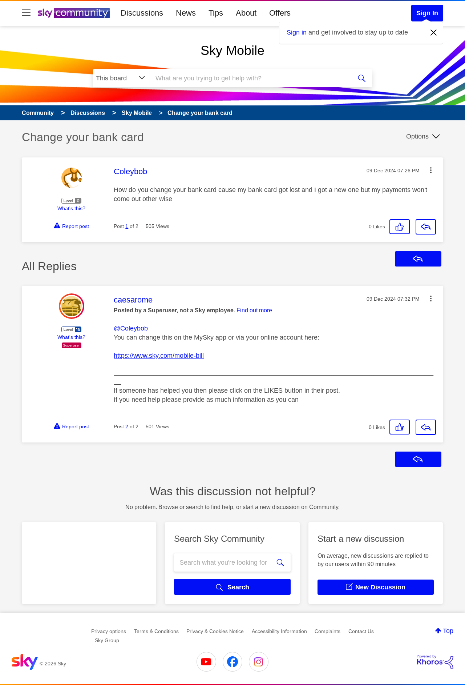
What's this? (71, 208)
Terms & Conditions (156, 631)
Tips (216, 12)
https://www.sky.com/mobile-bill (159, 355)
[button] (431, 170)
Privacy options (108, 631)
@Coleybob (131, 328)
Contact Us (361, 631)
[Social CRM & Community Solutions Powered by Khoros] (435, 662)
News (186, 12)
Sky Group (107, 640)
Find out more (254, 310)
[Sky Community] (74, 13)
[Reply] (426, 227)
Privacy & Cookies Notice (215, 631)
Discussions (142, 12)
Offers (280, 12)
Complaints (327, 631)
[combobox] (250, 78)
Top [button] (448, 630)
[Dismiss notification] (434, 33)
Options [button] (417, 136)
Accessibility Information (279, 631)
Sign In (427, 13)
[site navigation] (26, 13)
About (246, 12)
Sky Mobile (232, 50)
